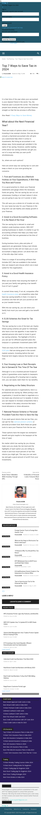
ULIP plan (5, 350)
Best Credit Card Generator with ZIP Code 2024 (18, 720)
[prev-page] (2, 591)
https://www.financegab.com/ (20, 504)
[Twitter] (7, 3)
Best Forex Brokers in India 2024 (13, 777)
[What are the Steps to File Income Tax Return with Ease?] (7, 543)
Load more (5, 649)
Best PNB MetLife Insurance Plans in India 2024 (18, 750)
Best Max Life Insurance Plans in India (15, 747)
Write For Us (17, 809)
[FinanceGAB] (20, 492)
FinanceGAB (7, 73)
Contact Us (26, 809)
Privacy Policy (8, 809)
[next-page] (4, 591)
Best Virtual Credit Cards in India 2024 (15, 705)
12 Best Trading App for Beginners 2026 (16, 768)
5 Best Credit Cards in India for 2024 (14, 722)
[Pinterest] (19, 468)
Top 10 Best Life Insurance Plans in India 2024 (18, 732)
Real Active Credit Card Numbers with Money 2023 (19, 667)
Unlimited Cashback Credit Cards (13, 711)
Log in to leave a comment (20, 601)
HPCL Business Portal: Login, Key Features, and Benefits (21, 614)
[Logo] (0, 57)
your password (7, 23)
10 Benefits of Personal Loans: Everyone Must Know (31, 477)
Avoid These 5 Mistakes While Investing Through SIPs (10, 477)
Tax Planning (10, 59)
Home (3, 59)
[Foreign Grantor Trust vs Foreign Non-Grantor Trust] (7, 533)
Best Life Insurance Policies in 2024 (14, 744)
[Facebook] (2, 3)
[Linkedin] (6, 3)
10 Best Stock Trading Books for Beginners (17, 765)
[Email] (33, 468)
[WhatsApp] (24, 468)
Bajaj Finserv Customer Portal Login (15, 686)
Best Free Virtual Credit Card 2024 (14, 717)
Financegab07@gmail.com (18, 800)
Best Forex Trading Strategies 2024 (14, 774)
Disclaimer (34, 809)
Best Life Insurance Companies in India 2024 (17, 738)
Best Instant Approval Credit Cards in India (16, 702)
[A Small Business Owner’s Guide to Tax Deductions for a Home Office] (7, 574)
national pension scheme (23, 422)
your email (5, 37)
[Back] (2, 7)
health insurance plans (10, 294)
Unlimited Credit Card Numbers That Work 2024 (18, 659)
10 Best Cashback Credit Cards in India (15, 714)
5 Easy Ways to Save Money (21, 115)
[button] (3, 53)
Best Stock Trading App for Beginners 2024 (17, 771)
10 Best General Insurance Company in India (17, 741)
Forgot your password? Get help (12, 28)
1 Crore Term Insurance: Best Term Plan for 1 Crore (20, 753)
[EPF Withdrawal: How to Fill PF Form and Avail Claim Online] (7, 564)
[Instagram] (4, 3)
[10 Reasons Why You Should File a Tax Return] (7, 554)
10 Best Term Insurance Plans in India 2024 (17, 735)
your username (7, 17)
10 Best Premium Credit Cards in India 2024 (17, 708)
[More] (38, 468)
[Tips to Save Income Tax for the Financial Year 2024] (7, 584)
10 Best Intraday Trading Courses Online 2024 (18, 762)
